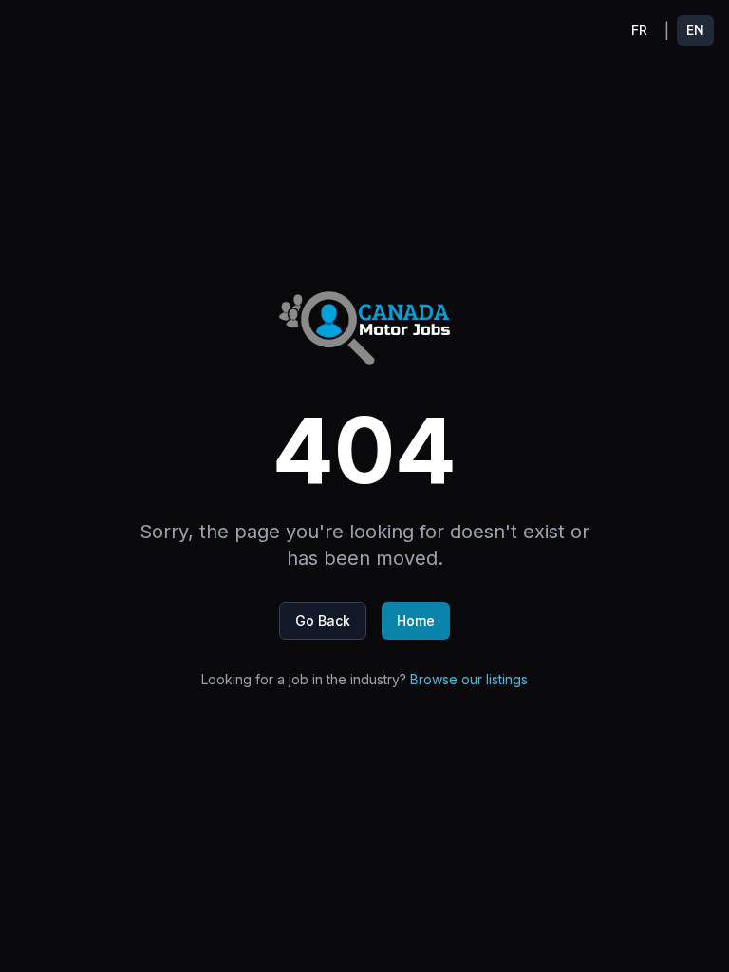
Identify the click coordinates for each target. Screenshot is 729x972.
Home (416, 620)
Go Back (322, 620)
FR (639, 30)
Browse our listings (469, 679)
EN (695, 30)
